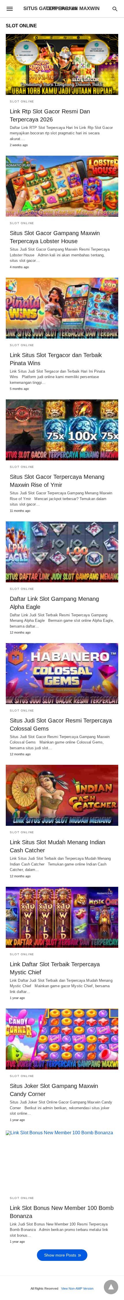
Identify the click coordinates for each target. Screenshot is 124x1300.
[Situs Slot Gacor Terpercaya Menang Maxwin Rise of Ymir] (62, 429)
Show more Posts (60, 1255)
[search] (115, 8)
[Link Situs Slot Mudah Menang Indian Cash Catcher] (62, 795)
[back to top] (111, 1287)
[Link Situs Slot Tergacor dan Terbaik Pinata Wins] (62, 308)
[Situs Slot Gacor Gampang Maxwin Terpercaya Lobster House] (62, 186)
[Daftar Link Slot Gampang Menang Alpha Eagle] (62, 551)
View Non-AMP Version (77, 1288)
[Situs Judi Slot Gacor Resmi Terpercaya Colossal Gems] (62, 673)
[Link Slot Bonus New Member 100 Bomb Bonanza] (62, 1161)
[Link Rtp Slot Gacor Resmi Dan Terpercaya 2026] (62, 64)
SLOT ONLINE (22, 101)
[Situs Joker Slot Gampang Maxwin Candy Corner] (62, 1039)
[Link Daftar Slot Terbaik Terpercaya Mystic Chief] (62, 917)
